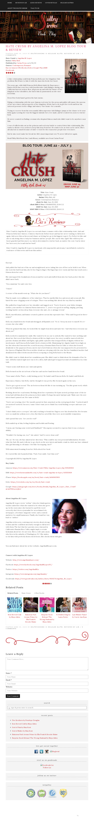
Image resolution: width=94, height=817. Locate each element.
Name (9, 673)
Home (9, 3)
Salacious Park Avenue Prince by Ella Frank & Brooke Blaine (30, 618)
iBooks (24, 68)
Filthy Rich (16, 61)
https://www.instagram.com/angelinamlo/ (30, 574)
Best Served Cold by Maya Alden (14, 616)
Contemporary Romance (21, 65)
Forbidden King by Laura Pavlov (63, 616)
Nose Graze (83, 815)
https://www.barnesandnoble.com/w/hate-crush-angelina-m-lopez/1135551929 (41, 473)
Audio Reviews (36, 3)
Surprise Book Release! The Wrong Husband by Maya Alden (47, 618)
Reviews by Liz (21, 3)
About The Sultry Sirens (17, 8)
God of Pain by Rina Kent (21, 727)
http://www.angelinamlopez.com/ (26, 560)
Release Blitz (55, 53)
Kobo (30, 68)
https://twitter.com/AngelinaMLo (25, 569)
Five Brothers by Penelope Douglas (25, 720)
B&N (45, 68)
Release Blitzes (66, 3)
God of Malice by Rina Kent (22, 731)
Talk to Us (35, 8)
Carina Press (22, 63)
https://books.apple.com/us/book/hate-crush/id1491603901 (36, 477)
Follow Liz (47, 768)
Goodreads (10, 70)
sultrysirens (37, 53)
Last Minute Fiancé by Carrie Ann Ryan (79, 616)
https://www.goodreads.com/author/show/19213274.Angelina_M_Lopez (43, 579)
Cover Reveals (51, 3)
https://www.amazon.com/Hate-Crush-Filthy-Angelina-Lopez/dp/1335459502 (43, 468)
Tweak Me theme (70, 815)
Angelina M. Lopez (25, 58)
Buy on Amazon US (13, 68)
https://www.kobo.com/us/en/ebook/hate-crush (30, 482)
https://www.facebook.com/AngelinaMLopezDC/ (33, 565)
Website (9, 687)
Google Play (38, 68)
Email (9, 680)
